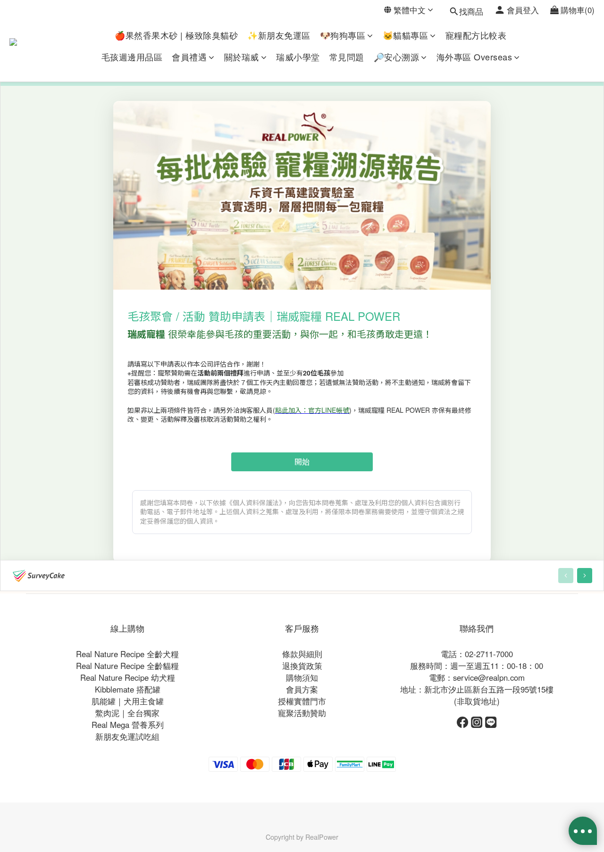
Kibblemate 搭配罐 (127, 689)
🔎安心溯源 (396, 57)
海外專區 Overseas (474, 57)
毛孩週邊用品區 (132, 57)
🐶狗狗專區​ (343, 35)
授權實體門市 (302, 701)
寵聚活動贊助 (302, 712)
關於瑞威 (241, 57)
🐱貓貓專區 (405, 35)
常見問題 (346, 57)
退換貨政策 (302, 665)
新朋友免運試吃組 (127, 736)
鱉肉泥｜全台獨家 (127, 712)
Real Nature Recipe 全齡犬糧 (127, 654)
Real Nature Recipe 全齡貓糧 (127, 665)
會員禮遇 (189, 57)
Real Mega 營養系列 (128, 724)
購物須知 (302, 677)
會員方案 (302, 689)
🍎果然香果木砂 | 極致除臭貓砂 (176, 35)
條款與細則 (302, 654)
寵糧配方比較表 (476, 35)
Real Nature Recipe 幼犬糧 (127, 677)
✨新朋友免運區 (278, 35)
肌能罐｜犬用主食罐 (128, 701)
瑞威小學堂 (298, 57)
